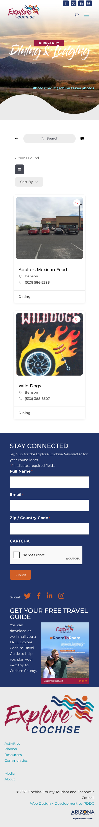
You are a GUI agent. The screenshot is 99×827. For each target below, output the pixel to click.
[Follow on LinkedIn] (81, 3)
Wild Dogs (30, 386)
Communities (16, 760)
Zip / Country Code (30, 518)
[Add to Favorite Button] (76, 203)
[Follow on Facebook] (66, 3)
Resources (13, 755)
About (10, 779)
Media (10, 773)
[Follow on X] (73, 3)
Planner (11, 749)
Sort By (26, 182)
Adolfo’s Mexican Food (43, 269)
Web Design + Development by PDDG (62, 803)
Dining (25, 296)
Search (53, 138)
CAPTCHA (20, 541)
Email (17, 494)
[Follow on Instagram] (89, 3)
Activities (12, 743)
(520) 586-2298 (37, 282)
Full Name (21, 471)
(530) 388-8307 (37, 398)
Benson (31, 276)
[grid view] (19, 169)
